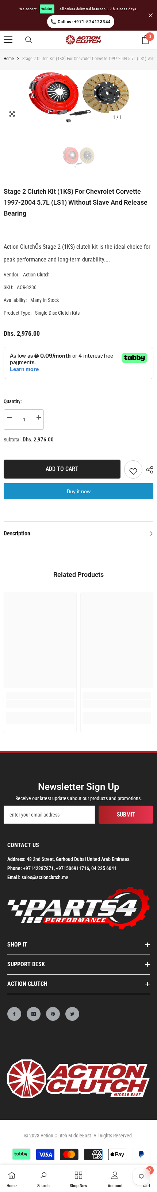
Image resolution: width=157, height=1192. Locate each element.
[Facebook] (14, 1014)
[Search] (28, 40)
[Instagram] (34, 1014)
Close (150, 15)
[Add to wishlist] (133, 469)
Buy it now (79, 491)
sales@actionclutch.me (45, 877)
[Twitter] (72, 1014)
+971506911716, (73, 868)
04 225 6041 (103, 868)
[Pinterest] (53, 1014)
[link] (40, 704)
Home (9, 58)
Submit (126, 814)
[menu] (8, 39)
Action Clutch (36, 275)
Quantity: (13, 401)
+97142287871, (39, 868)
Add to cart (62, 468)
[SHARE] (147, 470)
